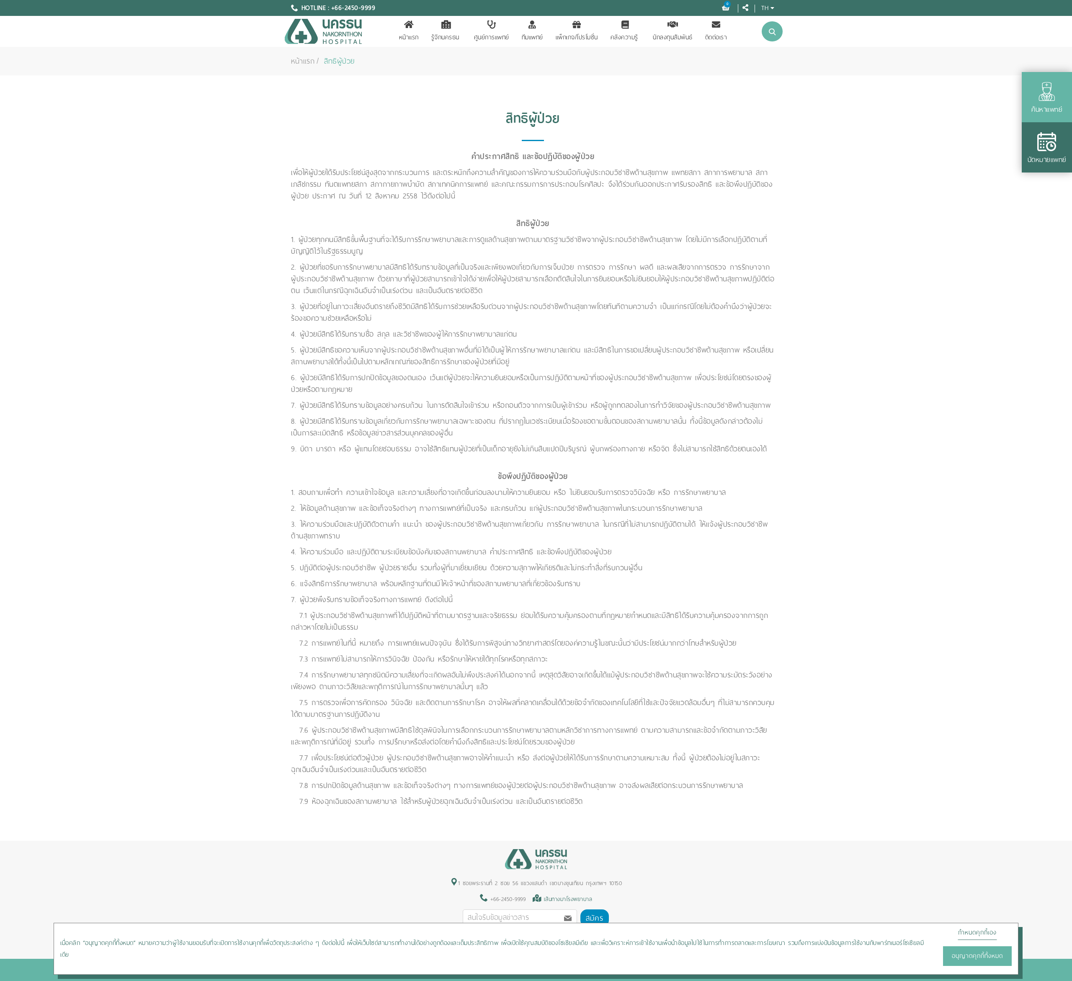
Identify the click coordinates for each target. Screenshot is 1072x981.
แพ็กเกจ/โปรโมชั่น (577, 37)
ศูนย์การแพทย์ (491, 37)
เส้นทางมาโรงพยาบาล (568, 899)
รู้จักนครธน (445, 37)
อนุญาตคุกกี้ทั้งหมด (977, 955)
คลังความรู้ (624, 37)
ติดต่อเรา (716, 37)
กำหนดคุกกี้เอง (977, 932)
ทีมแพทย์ (532, 37)
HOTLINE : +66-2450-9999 (339, 8)
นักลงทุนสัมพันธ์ (673, 37)
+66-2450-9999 (506, 899)
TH (764, 7)
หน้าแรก (409, 37)
